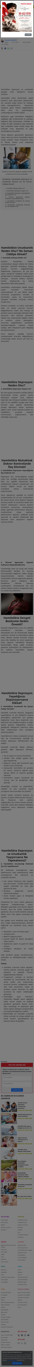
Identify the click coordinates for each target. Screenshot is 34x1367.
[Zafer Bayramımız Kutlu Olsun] (17, 17)
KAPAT (29, 35)
